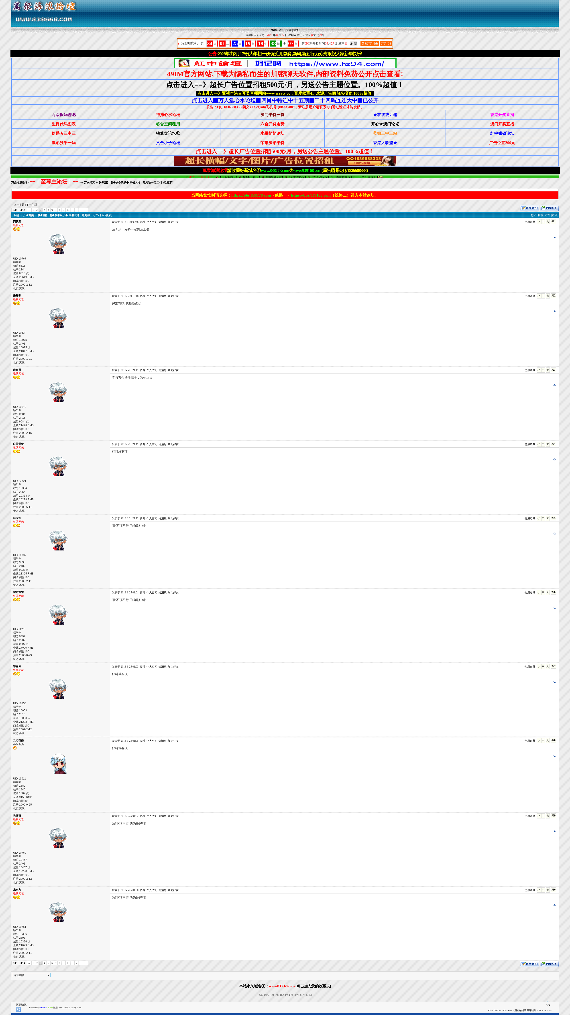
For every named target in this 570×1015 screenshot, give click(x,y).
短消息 (163, 221)
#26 (554, 592)
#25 (554, 518)
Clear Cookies (494, 1010)
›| (76, 209)
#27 (554, 666)
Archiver (542, 1010)
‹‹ (29, 209)
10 (68, 209)
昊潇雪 (17, 815)
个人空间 (152, 221)
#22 (554, 295)
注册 (281, 30)
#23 (554, 369)
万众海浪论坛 (19, 182)
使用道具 (530, 221)
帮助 (296, 30)
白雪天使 (18, 443)
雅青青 (17, 666)
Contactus (507, 1010)
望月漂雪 (18, 592)
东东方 (17, 889)
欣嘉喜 (17, 369)
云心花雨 (18, 740)
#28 (554, 740)
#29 (554, 815)
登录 (288, 30)
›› (72, 209)
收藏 (555, 215)
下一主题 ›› (32, 204)
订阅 (547, 215)
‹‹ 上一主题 (17, 204)
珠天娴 (17, 518)
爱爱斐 (17, 295)
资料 (142, 221)
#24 (554, 443)
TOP (548, 1005)
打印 (533, 215)
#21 (554, 221)
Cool (79, 1007)
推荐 (540, 215)
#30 (554, 889)
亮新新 (17, 221)
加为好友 (173, 221)
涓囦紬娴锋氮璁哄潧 (525, 1010)
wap (550, 1010)
